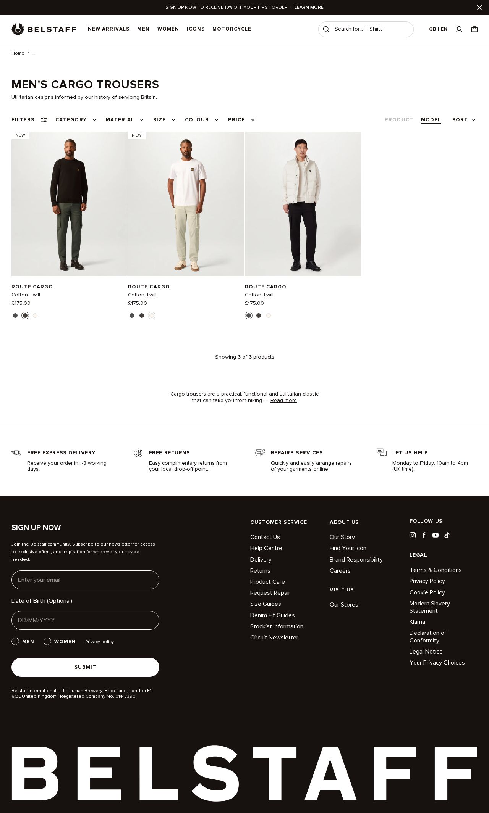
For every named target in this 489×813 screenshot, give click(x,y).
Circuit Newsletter (274, 637)
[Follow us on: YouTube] (435, 535)
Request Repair (270, 593)
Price (236, 120)
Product (399, 120)
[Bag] (474, 29)
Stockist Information (276, 626)
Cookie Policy (427, 592)
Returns (260, 571)
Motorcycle (231, 29)
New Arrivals (109, 29)
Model (431, 120)
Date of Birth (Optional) (41, 601)
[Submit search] (326, 29)
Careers (340, 571)
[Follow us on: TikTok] (447, 535)
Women (168, 29)
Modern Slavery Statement (430, 607)
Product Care (267, 582)
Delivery (261, 559)
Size (159, 120)
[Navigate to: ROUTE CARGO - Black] (303, 203)
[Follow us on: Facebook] (424, 535)
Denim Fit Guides (272, 615)
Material (120, 120)
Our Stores (344, 605)
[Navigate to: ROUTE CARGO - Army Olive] (69, 203)
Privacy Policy (427, 581)
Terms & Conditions (436, 570)
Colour (197, 120)
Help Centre (266, 548)
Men (143, 29)
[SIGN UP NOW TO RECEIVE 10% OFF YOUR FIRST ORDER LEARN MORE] (244, 7)
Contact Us (265, 537)
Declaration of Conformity (428, 636)
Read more (283, 401)
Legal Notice (426, 651)
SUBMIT (85, 667)
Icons (196, 29)
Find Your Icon (348, 548)
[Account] (459, 29)
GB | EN (438, 29)
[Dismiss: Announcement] (479, 7)
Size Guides (265, 604)
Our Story (342, 537)
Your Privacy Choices (437, 662)
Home (17, 53)
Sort (460, 120)
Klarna (417, 622)
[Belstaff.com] (43, 29)
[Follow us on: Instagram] (412, 535)
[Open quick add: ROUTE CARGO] (15, 315)
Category (70, 120)
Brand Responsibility (356, 559)
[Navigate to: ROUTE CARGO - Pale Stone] (186, 203)
